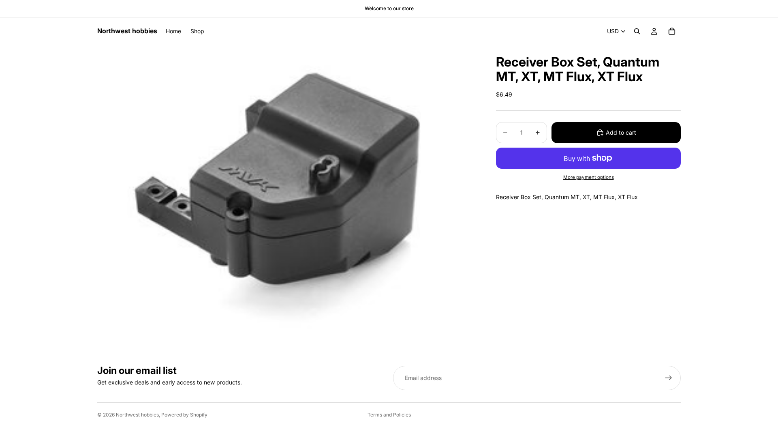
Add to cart (621, 132)
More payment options (588, 177)
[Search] (637, 31)
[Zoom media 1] (287, 187)
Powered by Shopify (184, 415)
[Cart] (672, 31)
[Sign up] (668, 377)
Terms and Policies (389, 415)
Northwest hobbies (137, 415)
